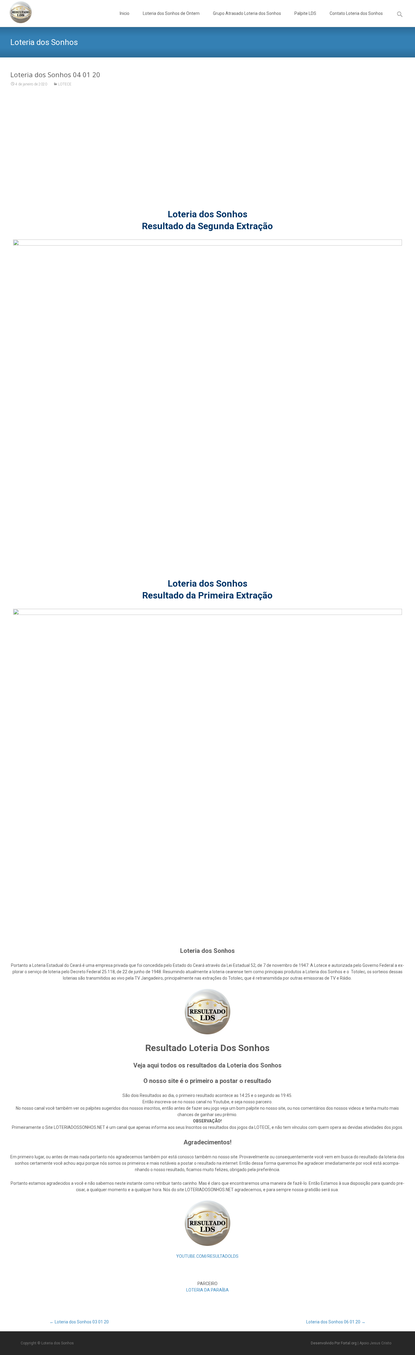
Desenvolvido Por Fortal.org (334, 1343)
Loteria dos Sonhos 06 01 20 (335, 1321)
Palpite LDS (305, 13)
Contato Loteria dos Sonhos (356, 13)
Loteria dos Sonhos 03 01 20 (79, 1321)
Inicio (124, 13)
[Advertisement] (207, 151)
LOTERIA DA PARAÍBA (207, 1290)
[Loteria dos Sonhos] (16, 12)
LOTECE (64, 84)
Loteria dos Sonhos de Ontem (171, 13)
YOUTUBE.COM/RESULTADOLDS (207, 1256)
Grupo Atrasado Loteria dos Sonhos (247, 13)
